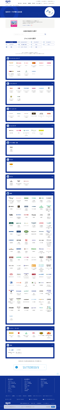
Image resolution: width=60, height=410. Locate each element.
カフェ (49, 44)
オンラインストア (51, 3)
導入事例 (42, 385)
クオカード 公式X (9, 399)
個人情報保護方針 (39, 403)
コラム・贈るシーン (39, 3)
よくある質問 (38, 1)
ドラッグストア (36, 42)
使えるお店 (24, 3)
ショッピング (11, 44)
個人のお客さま (10, 379)
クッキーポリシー (19, 406)
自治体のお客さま (50, 1)
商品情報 (29, 3)
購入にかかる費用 (27, 385)
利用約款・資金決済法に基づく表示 (24, 403)
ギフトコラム (10, 391)
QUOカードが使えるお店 (11, 382)
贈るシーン (9, 390)
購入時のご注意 (33, 403)
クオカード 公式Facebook (33, 399)
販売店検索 (29, 395)
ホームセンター (48, 42)
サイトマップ (52, 403)
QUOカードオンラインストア (37, 395)
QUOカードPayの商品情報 (28, 383)
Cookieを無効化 (48, 406)
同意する (53, 406)
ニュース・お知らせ (18, 395)
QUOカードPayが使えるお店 (12, 383)
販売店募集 (26, 390)
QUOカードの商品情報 (11, 385)
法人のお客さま (44, 1)
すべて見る (11, 42)
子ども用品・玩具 (23, 44)
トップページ (7, 5)
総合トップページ (8, 395)
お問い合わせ (25, 395)
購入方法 (33, 3)
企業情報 (13, 395)
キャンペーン (46, 3)
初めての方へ (20, 3)
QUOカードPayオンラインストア (47, 395)
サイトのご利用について (46, 403)
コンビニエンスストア (24, 42)
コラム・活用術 (27, 389)
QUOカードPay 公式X (21, 399)
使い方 (9, 384)
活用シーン (26, 388)
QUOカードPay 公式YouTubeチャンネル (49, 399)
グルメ (36, 44)
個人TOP (11, 5)
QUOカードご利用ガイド (27, 25)
